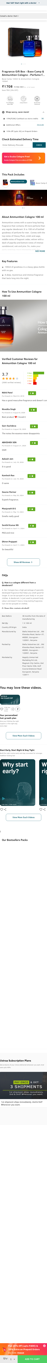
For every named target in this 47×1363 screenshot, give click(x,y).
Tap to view (40, 125)
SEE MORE (40, 251)
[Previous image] (4, 39)
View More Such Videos (24, 735)
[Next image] (42, 39)
